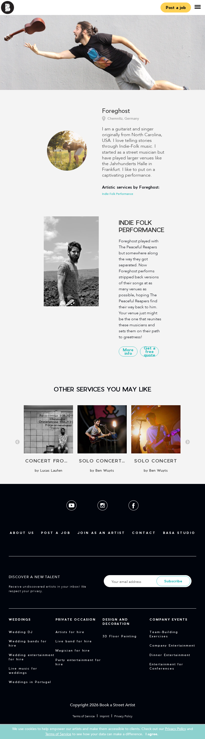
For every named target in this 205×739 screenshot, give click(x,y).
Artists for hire (70, 632)
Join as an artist (101, 532)
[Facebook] (133, 514)
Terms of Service (83, 716)
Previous (17, 442)
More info (128, 351)
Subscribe (173, 581)
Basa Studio (179, 532)
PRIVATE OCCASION (76, 619)
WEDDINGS (20, 619)
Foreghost (116, 111)
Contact (144, 532)
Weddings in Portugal (30, 682)
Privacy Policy (123, 716)
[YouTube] (72, 514)
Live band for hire (74, 641)
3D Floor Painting (119, 636)
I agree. (152, 734)
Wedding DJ (21, 632)
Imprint (104, 716)
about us (22, 532)
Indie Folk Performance (117, 194)
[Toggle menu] (197, 7)
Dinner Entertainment (170, 655)
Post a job (176, 7)
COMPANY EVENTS (169, 619)
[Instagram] (103, 514)
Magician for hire (73, 650)
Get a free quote (149, 352)
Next (187, 442)
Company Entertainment (172, 645)
